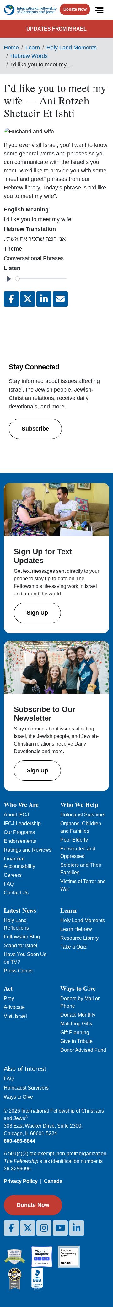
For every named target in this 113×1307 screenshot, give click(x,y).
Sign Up (37, 613)
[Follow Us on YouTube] (60, 1228)
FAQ (9, 884)
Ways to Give (18, 1097)
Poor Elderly (74, 839)
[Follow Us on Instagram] (43, 1228)
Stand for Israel (20, 945)
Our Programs (19, 832)
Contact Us (16, 892)
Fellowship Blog (22, 936)
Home (11, 47)
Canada (53, 1181)
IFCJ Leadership (22, 823)
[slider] (41, 279)
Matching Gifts (76, 1023)
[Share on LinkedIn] (43, 299)
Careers (13, 875)
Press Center (18, 970)
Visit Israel (15, 1016)
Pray (9, 998)
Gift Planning (74, 1032)
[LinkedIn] (76, 1228)
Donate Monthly (77, 1014)
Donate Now (75, 9)
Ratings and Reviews (27, 850)
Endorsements (20, 841)
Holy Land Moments (71, 47)
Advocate (14, 1007)
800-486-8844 (19, 1141)
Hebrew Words (29, 56)
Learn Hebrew (76, 929)
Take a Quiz (73, 946)
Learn (32, 47)
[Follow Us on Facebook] (11, 1228)
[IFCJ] (30, 9)
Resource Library (79, 938)
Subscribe (35, 428)
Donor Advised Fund (83, 1050)
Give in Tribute (76, 1041)
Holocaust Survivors (82, 814)
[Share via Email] (60, 299)
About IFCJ (16, 814)
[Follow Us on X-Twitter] (27, 1228)
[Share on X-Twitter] (27, 299)
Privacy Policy (21, 1181)
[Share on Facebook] (11, 299)
